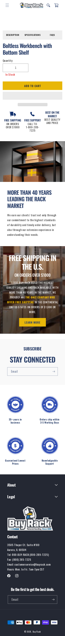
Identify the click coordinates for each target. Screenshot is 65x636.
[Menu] (7, 5)
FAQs (52, 34)
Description (12, 34)
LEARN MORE (32, 322)
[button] (32, 96)
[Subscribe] (54, 371)
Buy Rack (37, 631)
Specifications (32, 34)
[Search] (48, 5)
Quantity (7, 60)
